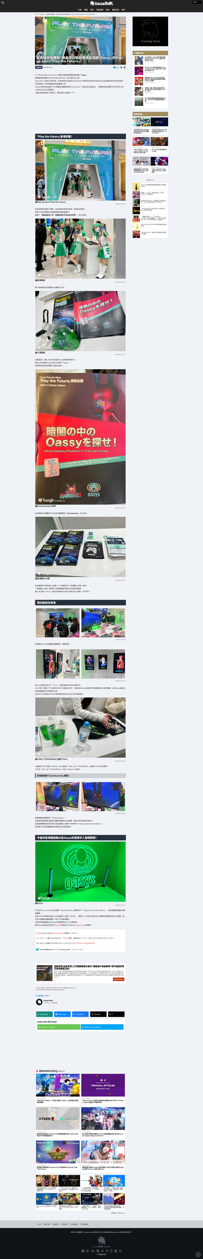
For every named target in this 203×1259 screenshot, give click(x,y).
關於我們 (47, 1224)
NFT (47, 996)
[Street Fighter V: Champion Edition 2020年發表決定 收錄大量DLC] (141, 141)
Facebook (80, 1014)
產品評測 (115, 9)
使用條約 (65, 1224)
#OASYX (66, 938)
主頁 (79, 9)
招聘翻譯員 (84, 1224)
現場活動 (99, 9)
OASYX (55, 685)
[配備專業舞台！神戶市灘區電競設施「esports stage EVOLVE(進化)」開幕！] (141, 161)
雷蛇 (115, 1213)
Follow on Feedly (48, 1027)
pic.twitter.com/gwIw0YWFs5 (84, 943)
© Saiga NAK (101, 1254)
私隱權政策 (74, 1224)
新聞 (86, 9)
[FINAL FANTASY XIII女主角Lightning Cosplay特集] (159, 161)
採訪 (123, 9)
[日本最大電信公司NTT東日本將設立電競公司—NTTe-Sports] (159, 122)
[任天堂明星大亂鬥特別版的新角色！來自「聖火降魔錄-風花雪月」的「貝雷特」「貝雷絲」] (141, 122)
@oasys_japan (79, 925)
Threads (97, 1014)
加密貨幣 (41, 996)
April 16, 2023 (78, 949)
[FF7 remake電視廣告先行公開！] (159, 141)
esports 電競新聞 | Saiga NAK (101, 1246)
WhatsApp (44, 1014)
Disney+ (122, 1213)
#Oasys (39, 933)
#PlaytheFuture (57, 933)
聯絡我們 (56, 1224)
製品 (107, 9)
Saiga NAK (101, 3)
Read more (118, 979)
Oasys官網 (59, 925)
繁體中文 (195, 2)
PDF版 (47, 591)
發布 (92, 9)
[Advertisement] (80, 115)
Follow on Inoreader (92, 1027)
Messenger (62, 1014)
